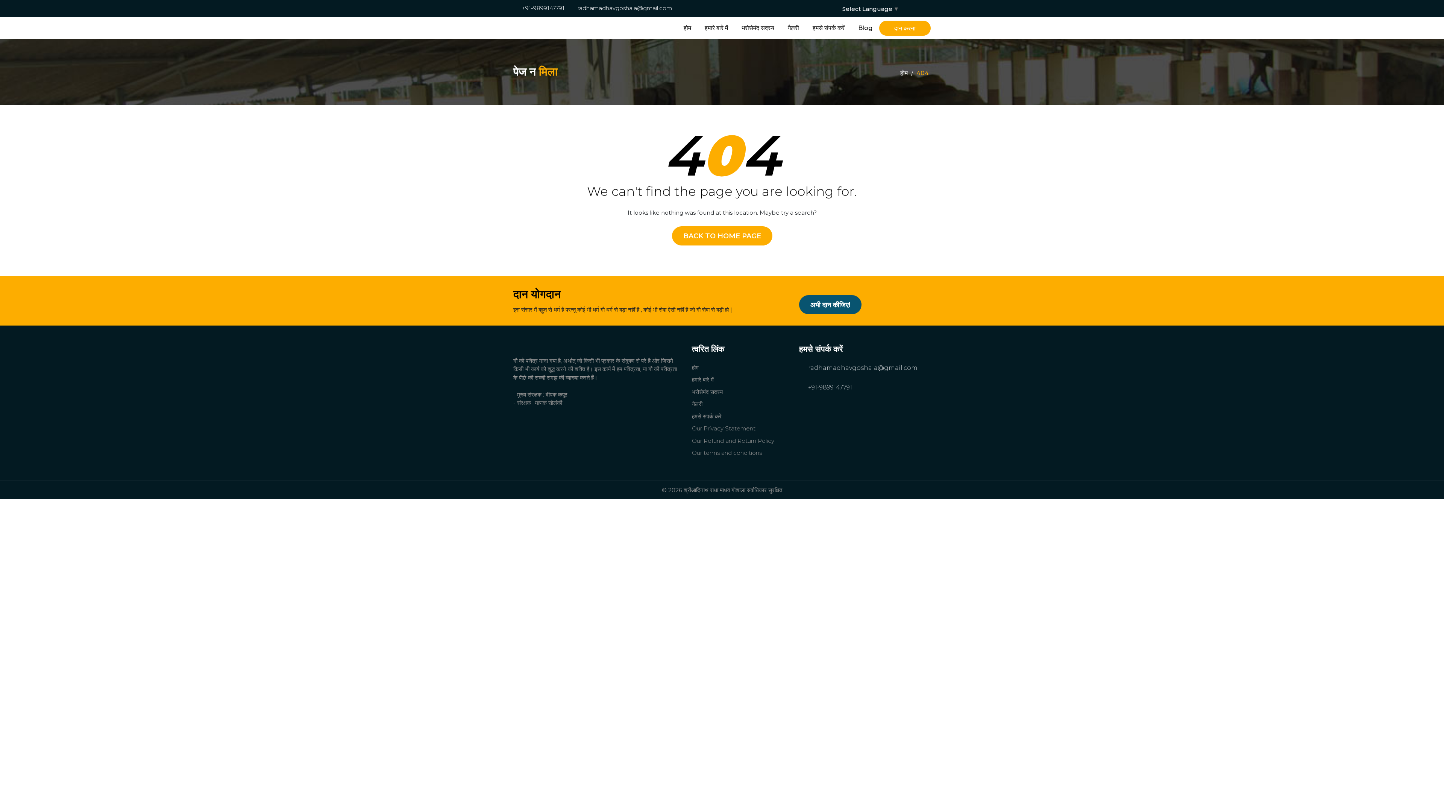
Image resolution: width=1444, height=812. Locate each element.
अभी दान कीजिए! (830, 305)
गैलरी (793, 28)
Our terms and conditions (727, 452)
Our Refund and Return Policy (733, 440)
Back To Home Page (722, 236)
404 (922, 73)
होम (687, 28)
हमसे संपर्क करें (829, 28)
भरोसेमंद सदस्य (758, 28)
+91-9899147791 (542, 8)
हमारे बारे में (716, 28)
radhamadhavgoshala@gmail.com (624, 8)
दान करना (905, 28)
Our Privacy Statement (723, 428)
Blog (865, 28)
